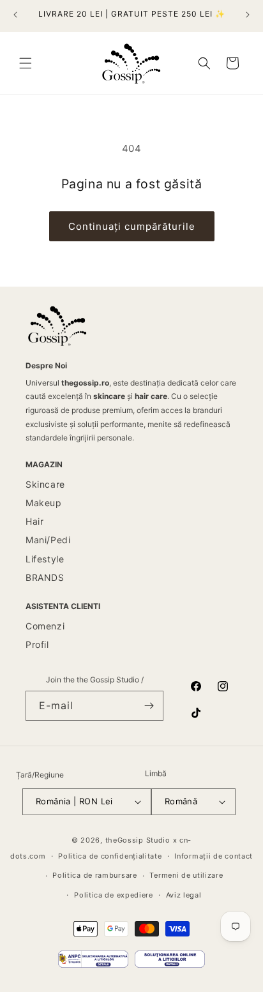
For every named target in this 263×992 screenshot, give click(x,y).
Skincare (45, 484)
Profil (37, 644)
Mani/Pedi (48, 539)
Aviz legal (184, 895)
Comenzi (45, 625)
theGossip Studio (137, 840)
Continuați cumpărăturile (131, 226)
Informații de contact (213, 856)
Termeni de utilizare (186, 875)
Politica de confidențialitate (110, 856)
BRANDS (45, 577)
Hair (34, 521)
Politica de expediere (113, 895)
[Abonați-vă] (149, 706)
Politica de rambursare (94, 875)
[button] (25, 63)
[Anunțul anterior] (15, 15)
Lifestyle (45, 558)
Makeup (44, 502)
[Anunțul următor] (248, 15)
